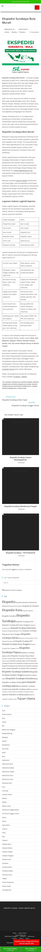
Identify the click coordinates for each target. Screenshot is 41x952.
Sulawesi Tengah (7, 852)
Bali (3, 726)
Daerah (4, 741)
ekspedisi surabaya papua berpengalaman (13, 658)
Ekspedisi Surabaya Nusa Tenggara (16, 644)
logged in (14, 569)
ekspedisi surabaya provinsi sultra (27, 663)
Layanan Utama (7, 794)
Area (3, 718)
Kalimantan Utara (7, 779)
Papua (4, 817)
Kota (3, 787)
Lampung (5, 791)
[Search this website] (20, 582)
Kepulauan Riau (7, 783)
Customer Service (8, 369)
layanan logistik (21, 181)
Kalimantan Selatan (8, 768)
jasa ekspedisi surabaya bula (22, 386)
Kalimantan (5, 760)
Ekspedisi (8, 382)
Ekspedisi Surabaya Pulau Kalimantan (13, 666)
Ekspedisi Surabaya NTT (23, 641)
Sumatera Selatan (7, 871)
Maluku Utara (6, 806)
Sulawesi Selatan (7, 848)
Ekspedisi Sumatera (9, 616)
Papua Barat (6, 825)
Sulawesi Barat (6, 844)
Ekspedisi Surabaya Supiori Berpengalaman (20, 458)
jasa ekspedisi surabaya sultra (19, 689)
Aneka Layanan (7, 714)
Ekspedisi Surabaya (27, 382)
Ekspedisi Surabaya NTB (8, 641)
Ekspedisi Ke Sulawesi (16, 606)
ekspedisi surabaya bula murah (21, 384)
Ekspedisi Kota (16, 382)
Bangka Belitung (7, 733)
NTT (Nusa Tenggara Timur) (10, 813)
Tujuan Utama (22, 388)
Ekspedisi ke (6, 745)
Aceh (3, 710)
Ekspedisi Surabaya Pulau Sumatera (24, 668)
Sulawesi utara (6, 859)
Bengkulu (5, 737)
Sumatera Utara (7, 875)
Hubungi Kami (11, 943)
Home (14, 933)
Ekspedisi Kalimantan (22, 602)
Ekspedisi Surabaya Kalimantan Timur (12, 631)
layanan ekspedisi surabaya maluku (23, 692)
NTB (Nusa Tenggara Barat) (10, 810)
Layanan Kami (22, 933)
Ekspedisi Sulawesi (27, 611)
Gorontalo (5, 749)
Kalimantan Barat (7, 764)
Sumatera (5, 863)
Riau (3, 836)
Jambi (4, 752)
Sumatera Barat (7, 867)
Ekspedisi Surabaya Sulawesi (16, 671)
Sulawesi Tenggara (8, 856)
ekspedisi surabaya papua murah (20, 661)
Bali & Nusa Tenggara (8, 730)
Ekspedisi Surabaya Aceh (24, 622)
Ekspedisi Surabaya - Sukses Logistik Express (19, 908)
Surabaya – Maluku (20, 377)
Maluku (14, 32)
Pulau (4, 833)
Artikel (6, 32)
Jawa (3, 756)
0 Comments (34, 32)
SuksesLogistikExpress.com (23, 170)
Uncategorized (6, 890)
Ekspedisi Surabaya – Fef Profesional (20, 553)
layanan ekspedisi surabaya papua (15, 694)
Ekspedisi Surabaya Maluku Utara (28, 638)
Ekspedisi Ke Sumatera (31, 606)
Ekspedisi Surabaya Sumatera (20, 678)
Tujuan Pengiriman (8, 882)
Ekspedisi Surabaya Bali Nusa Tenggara (16, 625)
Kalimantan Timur (7, 775)
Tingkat (4, 878)
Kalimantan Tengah (8, 772)
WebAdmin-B (9, 29)
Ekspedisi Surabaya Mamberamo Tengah (20, 506)
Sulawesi (4, 840)
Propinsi (4, 829)
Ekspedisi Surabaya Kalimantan (23, 628)
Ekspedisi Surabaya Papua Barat (22, 656)
